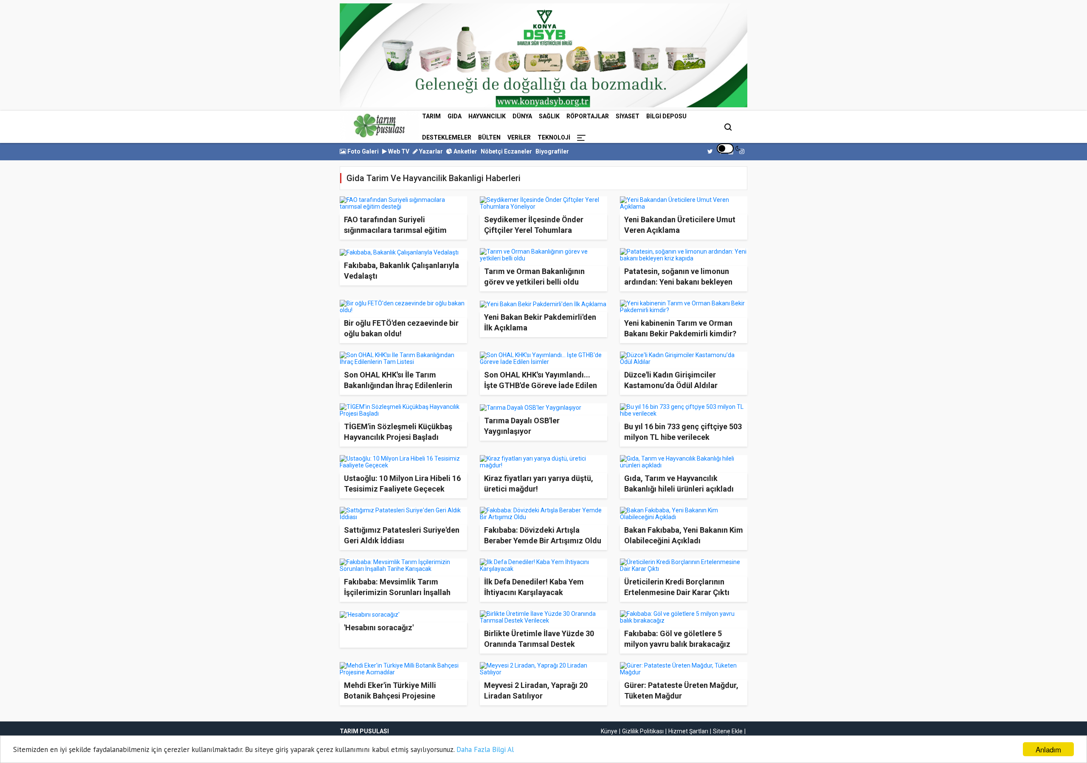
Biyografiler (552, 151)
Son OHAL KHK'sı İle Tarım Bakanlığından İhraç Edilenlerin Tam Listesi (398, 385)
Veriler (519, 137)
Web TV (398, 151)
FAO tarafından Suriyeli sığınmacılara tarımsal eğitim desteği (395, 230)
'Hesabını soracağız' (379, 627)
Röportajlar (587, 116)
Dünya (522, 116)
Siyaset (627, 116)
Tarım (431, 116)
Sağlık (549, 116)
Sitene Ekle (728, 731)
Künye (609, 731)
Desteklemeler (446, 137)
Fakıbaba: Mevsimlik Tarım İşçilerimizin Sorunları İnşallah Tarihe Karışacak (397, 592)
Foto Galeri (362, 151)
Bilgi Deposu (666, 116)
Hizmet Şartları (688, 731)
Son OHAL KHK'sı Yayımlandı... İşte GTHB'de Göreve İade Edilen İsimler (540, 385)
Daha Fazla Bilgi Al (485, 749)
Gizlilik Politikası (643, 731)
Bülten (489, 137)
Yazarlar (430, 151)
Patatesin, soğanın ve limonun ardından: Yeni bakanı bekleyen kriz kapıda (678, 282)
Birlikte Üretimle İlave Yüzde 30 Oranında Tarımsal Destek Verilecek (539, 644)
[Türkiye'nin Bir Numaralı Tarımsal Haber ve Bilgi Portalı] (379, 125)
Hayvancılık (487, 116)
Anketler (464, 151)
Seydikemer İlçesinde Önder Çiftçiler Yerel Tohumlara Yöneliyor (533, 230)
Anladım (1048, 749)
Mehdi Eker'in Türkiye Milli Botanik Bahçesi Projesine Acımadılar (390, 696)
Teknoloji (554, 137)
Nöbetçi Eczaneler (506, 151)
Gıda (455, 116)
